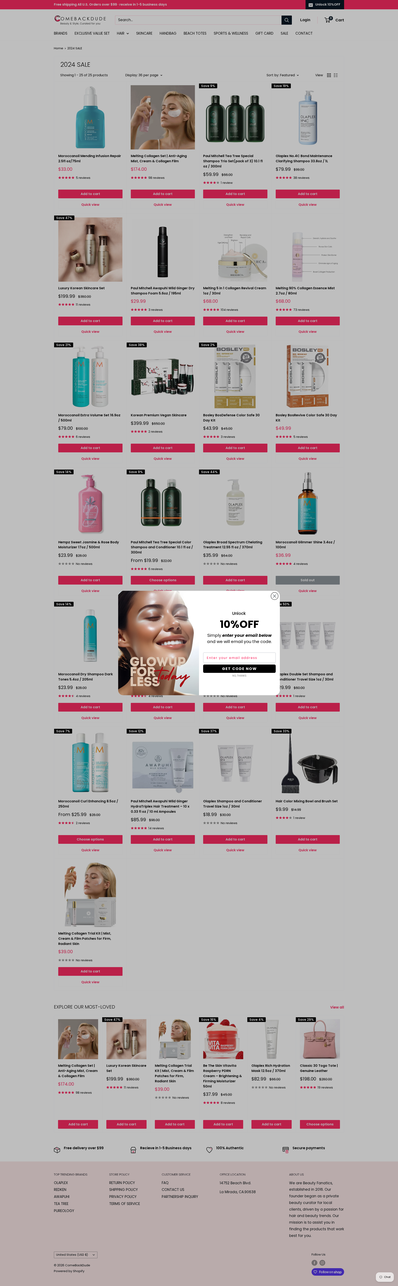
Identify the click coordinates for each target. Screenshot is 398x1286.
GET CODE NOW (239, 668)
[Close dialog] (274, 596)
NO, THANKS (239, 675)
